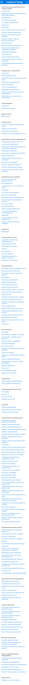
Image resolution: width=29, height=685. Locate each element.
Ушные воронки (6, 251)
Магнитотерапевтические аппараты (11, 480)
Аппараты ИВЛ (6, 11)
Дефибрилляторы (7, 17)
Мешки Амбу (5, 27)
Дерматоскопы (6, 116)
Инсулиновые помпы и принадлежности (13, 197)
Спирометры (5, 546)
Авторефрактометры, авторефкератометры (14, 268)
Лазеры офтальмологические (10, 280)
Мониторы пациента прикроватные (11, 32)
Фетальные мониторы (8, 84)
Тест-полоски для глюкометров (10, 192)
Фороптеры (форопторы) (8, 306)
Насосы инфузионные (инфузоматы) (12, 45)
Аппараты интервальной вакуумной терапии (14, 429)
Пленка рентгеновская (8, 352)
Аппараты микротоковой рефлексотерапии (13, 434)
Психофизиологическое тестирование (12, 538)
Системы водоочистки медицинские (12, 669)
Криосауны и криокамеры (9, 477)
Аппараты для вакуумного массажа (11, 427)
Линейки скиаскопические (9, 282)
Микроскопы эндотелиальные (10, 287)
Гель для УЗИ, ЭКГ (7, 396)
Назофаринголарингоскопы (9, 619)
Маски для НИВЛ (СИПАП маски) (11, 383)
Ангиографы (5, 332)
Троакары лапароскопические (10, 640)
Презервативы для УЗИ (8, 399)
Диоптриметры (6, 277)
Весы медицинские (7, 183)
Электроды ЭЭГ (6, 570)
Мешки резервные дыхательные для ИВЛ (13, 30)
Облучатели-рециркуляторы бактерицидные (14, 664)
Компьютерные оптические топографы (12, 534)
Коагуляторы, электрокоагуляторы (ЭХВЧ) (13, 153)
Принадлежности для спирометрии (11, 552)
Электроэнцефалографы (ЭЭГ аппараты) (13, 568)
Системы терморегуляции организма (12, 167)
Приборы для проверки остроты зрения (13, 297)
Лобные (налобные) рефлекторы (11, 208)
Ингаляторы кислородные (9, 20)
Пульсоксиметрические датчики (10, 57)
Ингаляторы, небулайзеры (9, 472)
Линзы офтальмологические (9, 284)
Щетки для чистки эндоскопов (10, 629)
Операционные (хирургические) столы (12, 141)
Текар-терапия (6, 445)
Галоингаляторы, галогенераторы (11, 470)
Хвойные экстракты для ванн (10, 461)
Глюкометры (5, 190)
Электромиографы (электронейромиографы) (14, 573)
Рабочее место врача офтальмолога (12, 299)
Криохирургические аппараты (10, 317)
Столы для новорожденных (9, 87)
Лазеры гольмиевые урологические (11, 409)
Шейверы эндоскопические (9, 595)
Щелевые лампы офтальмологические (12, 315)
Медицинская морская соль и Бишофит (13, 454)
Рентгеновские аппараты (8, 343)
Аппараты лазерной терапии (9, 431)
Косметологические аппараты (10, 131)
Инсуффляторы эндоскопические (11, 583)
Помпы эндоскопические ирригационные (13, 592)
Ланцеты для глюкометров (9, 195)
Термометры (5, 215)
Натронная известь (7, 43)
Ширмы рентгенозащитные (9, 373)
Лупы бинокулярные (7, 204)
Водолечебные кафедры (8, 463)
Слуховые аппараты (7, 253)
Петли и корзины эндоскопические (11, 632)
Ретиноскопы (5, 324)
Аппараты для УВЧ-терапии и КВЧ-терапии (13, 447)
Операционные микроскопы (9, 150)
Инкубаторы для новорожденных (11, 89)
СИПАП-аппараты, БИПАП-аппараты (12, 381)
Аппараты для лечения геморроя (11, 680)
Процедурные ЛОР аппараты (10, 260)
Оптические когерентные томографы (12, 292)
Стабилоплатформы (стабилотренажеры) (13, 543)
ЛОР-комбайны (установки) (9, 246)
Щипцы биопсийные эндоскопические (12, 627)
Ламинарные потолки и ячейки (10, 667)
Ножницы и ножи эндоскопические (11, 624)
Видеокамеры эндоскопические (10, 581)
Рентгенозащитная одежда (9, 370)
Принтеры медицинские (8, 365)
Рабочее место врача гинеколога (11, 82)
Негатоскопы (5, 368)
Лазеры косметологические (9, 128)
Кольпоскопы (5, 73)
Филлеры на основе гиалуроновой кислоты (13, 133)
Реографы (4, 541)
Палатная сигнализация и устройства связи (14, 672)
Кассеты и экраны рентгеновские (11, 359)
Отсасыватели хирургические (10, 144)
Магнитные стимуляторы (8, 536)
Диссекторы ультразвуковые (10, 162)
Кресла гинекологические (9, 75)
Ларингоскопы (5, 25)
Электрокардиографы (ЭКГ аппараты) (12, 559)
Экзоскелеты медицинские (9, 507)
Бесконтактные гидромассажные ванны (13, 449)
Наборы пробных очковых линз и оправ (13, 289)
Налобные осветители (8, 206)
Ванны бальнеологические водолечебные (13, 452)
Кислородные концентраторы (10, 22)
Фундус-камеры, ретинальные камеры (12, 308)
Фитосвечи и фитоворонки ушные (11, 521)
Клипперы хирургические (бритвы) (11, 164)
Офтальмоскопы (6, 294)
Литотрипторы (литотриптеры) (10, 412)
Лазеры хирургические (8, 155)
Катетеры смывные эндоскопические (12, 622)
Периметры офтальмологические (11, 271)
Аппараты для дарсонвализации (11, 424)
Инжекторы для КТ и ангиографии (11, 341)
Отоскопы (4, 248)
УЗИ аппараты (6, 391)
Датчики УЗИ (5, 394)
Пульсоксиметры (6, 54)
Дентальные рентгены (8, 346)
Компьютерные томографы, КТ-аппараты (13, 334)
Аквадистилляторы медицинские (11, 662)
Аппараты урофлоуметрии (9, 407)
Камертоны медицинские (8, 244)
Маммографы (5, 231)
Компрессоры (5, 106)
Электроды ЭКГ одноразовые (10, 561)
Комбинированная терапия (9, 475)
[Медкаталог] (14, 2)
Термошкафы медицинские (9, 52)
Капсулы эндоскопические (9, 590)
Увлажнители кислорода (8, 108)
